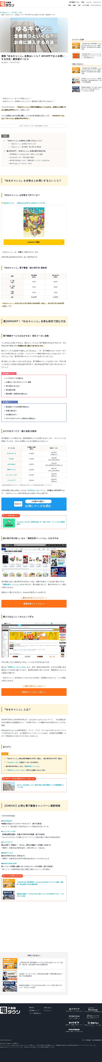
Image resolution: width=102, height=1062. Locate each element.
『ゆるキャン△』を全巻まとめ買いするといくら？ (24, 140)
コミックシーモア (11, 475)
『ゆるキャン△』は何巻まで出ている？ (23, 144)
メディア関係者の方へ (35, 1013)
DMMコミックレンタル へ (34, 692)
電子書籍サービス (74, 2)
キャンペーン (97, 2)
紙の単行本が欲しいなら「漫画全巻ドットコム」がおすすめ (30, 160)
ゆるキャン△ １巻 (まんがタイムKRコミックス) (24, 203)
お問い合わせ (47, 1007)
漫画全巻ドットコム (32, 766)
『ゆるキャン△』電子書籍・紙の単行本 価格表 (25, 147)
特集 (83, 2)
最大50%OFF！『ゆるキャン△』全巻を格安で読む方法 (26, 151)
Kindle (11, 459)
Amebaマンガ (11, 453)
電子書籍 (14, 12)
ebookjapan (11, 464)
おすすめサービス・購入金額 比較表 (22, 157)
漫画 (69, 5)
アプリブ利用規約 (86, 1040)
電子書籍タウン (5, 12)
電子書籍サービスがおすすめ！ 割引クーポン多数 (26, 154)
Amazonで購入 (33, 242)
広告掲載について (34, 1010)
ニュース (88, 2)
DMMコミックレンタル (16, 770)
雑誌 (74, 5)
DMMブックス (11, 469)
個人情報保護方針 (97, 1040)
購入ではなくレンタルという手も (21, 163)
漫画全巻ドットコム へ (34, 604)
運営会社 (31, 1007)
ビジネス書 (85, 5)
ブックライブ (11, 480)
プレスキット (47, 1010)
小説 (79, 5)
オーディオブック (96, 5)
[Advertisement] (34, 80)
